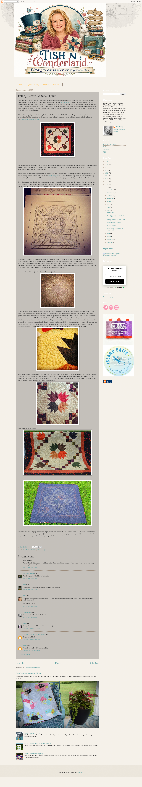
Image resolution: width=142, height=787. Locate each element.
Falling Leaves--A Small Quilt (116, 220)
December (110, 190)
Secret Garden (111, 225)
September (110, 198)
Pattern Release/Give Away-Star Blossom (37, 743)
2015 (107, 187)
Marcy (25, 645)
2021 (107, 170)
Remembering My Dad (114, 223)
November (110, 193)
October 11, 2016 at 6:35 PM (31, 639)
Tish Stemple (27, 612)
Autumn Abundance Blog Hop (33, 754)
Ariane (25, 623)
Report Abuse (108, 249)
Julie (24, 596)
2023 (107, 164)
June (108, 207)
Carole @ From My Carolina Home (33, 634)
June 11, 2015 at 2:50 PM (30, 606)
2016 (107, 184)
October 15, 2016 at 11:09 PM (32, 651)
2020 (107, 173)
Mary (24, 584)
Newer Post (21, 663)
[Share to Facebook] (39, 547)
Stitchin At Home (28, 573)
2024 (107, 162)
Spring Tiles (110, 212)
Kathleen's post (53, 176)
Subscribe (114, 281)
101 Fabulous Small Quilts (30, 119)
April (108, 234)
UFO (104, 152)
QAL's (46, 84)
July (108, 204)
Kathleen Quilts (66, 102)
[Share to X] (37, 547)
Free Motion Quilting (29, 550)
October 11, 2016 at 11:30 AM (31, 628)
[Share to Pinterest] (41, 547)
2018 (107, 179)
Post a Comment (26, 654)
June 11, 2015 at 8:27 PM (30, 617)
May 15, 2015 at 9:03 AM (30, 578)
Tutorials (56, 84)
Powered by (110, 288)
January (109, 242)
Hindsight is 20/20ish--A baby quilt (115, 229)
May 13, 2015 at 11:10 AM (30, 567)
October (110, 195)
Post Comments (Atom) (32, 667)
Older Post (94, 663)
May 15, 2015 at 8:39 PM (30, 590)
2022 (107, 167)
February (110, 239)
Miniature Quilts (42, 550)
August (109, 201)
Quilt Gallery (33, 84)
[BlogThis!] (35, 547)
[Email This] (33, 547)
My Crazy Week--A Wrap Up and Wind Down (115, 216)
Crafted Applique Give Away (33, 733)
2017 (107, 182)
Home (20, 84)
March (109, 236)
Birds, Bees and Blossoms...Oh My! (28, 673)
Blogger (80, 772)
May (108, 210)
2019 (107, 176)
